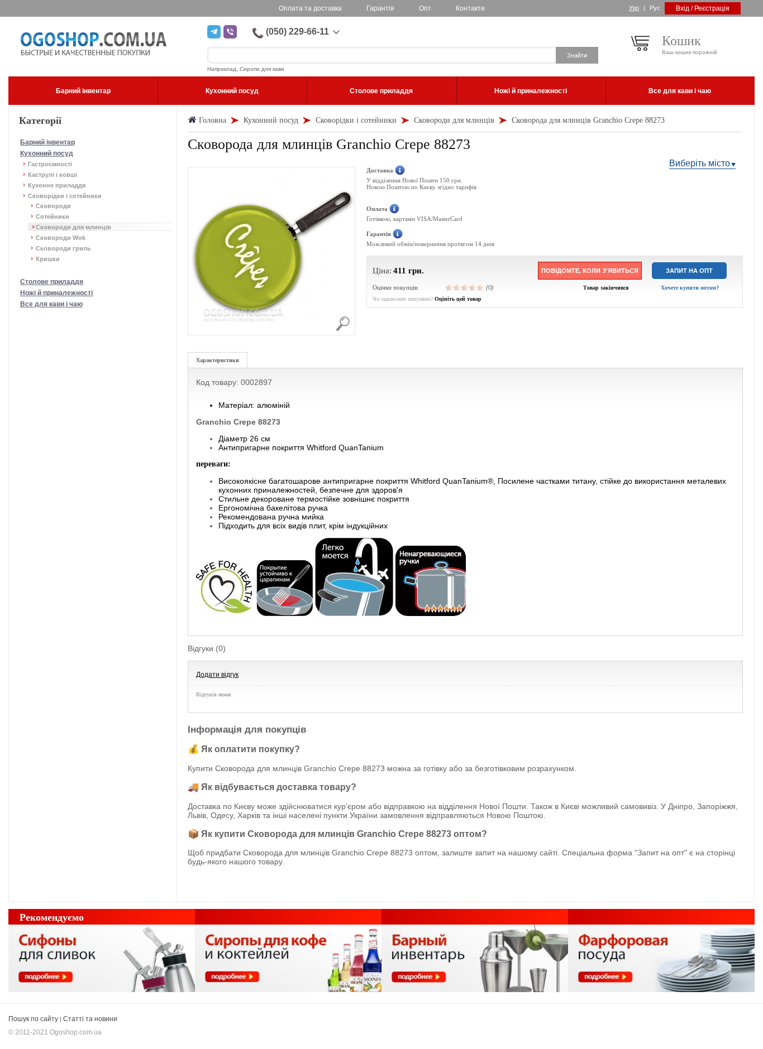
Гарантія (380, 8)
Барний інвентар (47, 142)
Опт (425, 8)
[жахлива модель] (449, 287)
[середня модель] (465, 287)
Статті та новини (90, 1019)
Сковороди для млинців (73, 227)
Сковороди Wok (60, 237)
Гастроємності (50, 164)
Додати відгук (217, 675)
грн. (416, 270)
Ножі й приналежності (56, 293)
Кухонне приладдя (56, 185)
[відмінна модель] (480, 287)
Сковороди (53, 206)
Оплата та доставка (310, 8)
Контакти (470, 8)
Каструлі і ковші (52, 174)
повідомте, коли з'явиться (589, 270)
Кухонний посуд (46, 153)
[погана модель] (457, 287)
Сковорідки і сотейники (65, 196)
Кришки (48, 259)
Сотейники (52, 216)
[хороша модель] (472, 287)
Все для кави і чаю (51, 304)
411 (399, 270)
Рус (655, 7)
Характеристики (217, 360)
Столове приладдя (51, 282)
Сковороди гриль (63, 248)
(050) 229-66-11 (297, 31)
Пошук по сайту (33, 1019)
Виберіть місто (699, 163)
